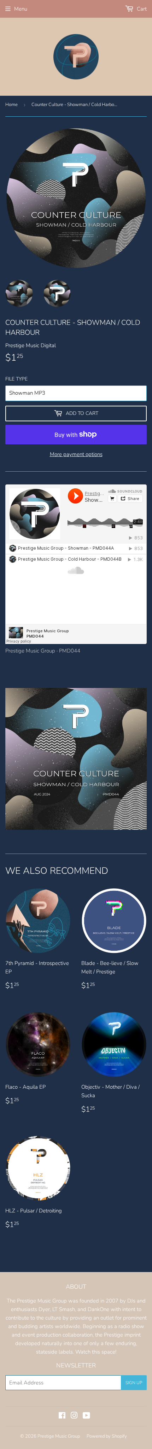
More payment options (76, 454)
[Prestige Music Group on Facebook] (62, 1416)
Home (11, 104)
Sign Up (133, 1383)
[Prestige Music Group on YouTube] (86, 1416)
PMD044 (69, 650)
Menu (20, 8)
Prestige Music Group (30, 650)
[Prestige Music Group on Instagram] (74, 1416)
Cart (141, 8)
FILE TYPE (16, 379)
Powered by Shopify (107, 1436)
